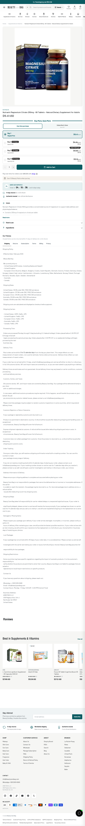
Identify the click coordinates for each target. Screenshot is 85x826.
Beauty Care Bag (11, 815)
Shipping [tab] (7, 243)
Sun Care (5, 748)
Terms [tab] (34, 243)
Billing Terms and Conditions (10, 822)
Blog (45, 751)
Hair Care (6, 754)
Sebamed (67, 748)
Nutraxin (6, 109)
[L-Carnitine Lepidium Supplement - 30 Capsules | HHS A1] (15, 656)
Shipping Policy (28, 757)
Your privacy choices (60, 822)
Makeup (5, 741)
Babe (66, 769)
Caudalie (67, 751)
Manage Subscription (29, 751)
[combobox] (43, 7)
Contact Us (26, 744)
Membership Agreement (25, 822)
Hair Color (6, 760)
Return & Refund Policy (30, 760)
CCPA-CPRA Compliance (34, 819)
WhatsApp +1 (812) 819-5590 (11, 782)
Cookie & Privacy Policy (19, 819)
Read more (6, 217)
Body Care (6, 751)
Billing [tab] (41, 243)
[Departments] (28, 7)
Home (4, 23)
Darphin (66, 766)
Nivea (66, 744)
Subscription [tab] (25, 243)
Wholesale (26, 748)
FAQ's (45, 744)
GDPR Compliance (47, 819)
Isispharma (67, 760)
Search (46, 748)
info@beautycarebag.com (11, 779)
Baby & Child (7, 763)
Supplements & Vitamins (15, 23)
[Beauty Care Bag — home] (15, 7)
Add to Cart (50, 167)
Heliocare (67, 763)
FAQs (24, 754)
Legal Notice (49, 822)
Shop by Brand (48, 741)
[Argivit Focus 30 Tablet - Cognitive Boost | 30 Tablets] (66, 656)
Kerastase (67, 757)
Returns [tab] (15, 243)
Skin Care (6, 744)
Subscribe (77, 717)
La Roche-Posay (69, 741)
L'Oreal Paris (68, 754)
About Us (26, 741)
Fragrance (6, 757)
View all (79, 639)
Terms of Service (28, 763)
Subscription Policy (39, 822)
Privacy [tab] (48, 243)
